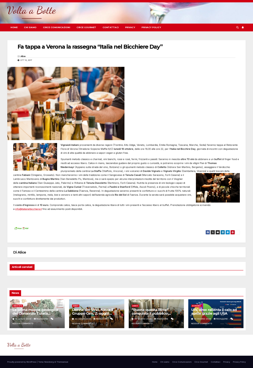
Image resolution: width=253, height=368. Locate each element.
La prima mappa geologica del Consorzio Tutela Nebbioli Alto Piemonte (35, 313)
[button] (237, 27)
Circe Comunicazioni (56, 27)
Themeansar (62, 362)
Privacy (130, 27)
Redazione (42, 319)
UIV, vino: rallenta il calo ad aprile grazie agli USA (214, 312)
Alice (23, 56)
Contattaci (111, 27)
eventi (75, 306)
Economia (196, 306)
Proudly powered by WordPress (22, 362)
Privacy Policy (151, 27)
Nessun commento (23, 323)
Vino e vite (17, 306)
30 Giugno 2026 (143, 319)
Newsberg (49, 362)
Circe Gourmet (86, 27)
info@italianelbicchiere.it (28, 209)
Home (14, 27)
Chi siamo (30, 27)
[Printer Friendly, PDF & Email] (21, 228)
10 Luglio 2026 (23, 319)
